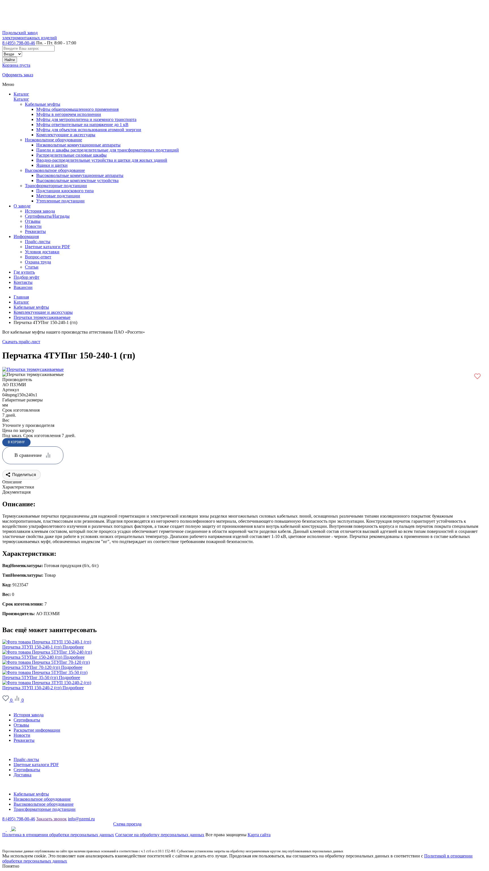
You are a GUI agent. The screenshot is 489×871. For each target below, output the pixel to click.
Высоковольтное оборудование (55, 170)
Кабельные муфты (42, 104)
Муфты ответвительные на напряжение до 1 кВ (82, 124)
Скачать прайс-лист (21, 341)
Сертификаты (27, 719)
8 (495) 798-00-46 (18, 42)
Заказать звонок (51, 818)
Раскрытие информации (37, 730)
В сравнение (28, 455)
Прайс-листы (26, 759)
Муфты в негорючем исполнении (68, 114)
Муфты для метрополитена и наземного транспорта (86, 119)
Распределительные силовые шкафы (71, 155)
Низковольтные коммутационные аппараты (78, 144)
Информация (14, 749)
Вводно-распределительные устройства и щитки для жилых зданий (101, 160)
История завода (29, 714)
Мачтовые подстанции (58, 195)
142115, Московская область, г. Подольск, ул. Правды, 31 (57, 824)
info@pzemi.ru (81, 818)
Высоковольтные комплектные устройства (77, 180)
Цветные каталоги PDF (36, 764)
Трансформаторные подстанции (56, 185)
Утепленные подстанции (60, 200)
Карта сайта (259, 834)
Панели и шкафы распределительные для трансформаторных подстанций (107, 150)
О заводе (10, 705)
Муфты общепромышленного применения (77, 109)
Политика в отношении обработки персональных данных (58, 834)
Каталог (21, 94)
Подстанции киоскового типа (65, 190)
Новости (22, 735)
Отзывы (21, 725)
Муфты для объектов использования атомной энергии (88, 129)
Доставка (22, 774)
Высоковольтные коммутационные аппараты (79, 175)
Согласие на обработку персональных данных (159, 834)
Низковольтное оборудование (53, 139)
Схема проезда (127, 824)
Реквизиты (24, 740)
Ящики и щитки (52, 165)
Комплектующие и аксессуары (65, 134)
